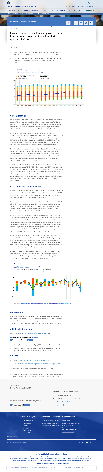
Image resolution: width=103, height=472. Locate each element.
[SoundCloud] (90, 442)
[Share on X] (76, 23)
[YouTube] (86, 442)
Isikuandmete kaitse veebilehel (71, 423)
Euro (51, 10)
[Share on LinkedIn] (86, 23)
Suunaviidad (25, 425)
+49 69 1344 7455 (64, 402)
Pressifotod (25, 428)
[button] (91, 3)
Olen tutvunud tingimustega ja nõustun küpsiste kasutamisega (29, 467)
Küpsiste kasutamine (63, 463)
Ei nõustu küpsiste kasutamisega (74, 467)
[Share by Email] (91, 23)
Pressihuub (72, 10)
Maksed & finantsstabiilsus (31, 10)
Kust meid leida (26, 433)
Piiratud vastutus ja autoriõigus (51, 420)
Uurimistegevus (60, 10)
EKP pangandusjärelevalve (85, 10)
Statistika (43, 10)
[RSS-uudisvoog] (94, 442)
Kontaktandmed (26, 430)
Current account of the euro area (29, 360)
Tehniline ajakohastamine (49, 423)
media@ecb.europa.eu (66, 405)
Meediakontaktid (18, 405)
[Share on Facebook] (81, 23)
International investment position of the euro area (35, 364)
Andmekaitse (66, 420)
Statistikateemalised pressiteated (28, 13)
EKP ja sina (81, 6)
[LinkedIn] (79, 442)
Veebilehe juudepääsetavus (70, 429)
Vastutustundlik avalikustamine (51, 425)
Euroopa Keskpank (71, 6)
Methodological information (21, 337)
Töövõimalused (91, 6)
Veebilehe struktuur (12, 436)
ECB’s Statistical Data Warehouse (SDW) (36, 333)
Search (89, 3)
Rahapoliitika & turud (14, 10)
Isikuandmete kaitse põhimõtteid (45, 463)
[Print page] (68, 23)
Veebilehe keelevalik (68, 432)
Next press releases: (19, 340)
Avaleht (8, 13)
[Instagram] (83, 442)
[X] (75, 442)
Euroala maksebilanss (43, 13)
